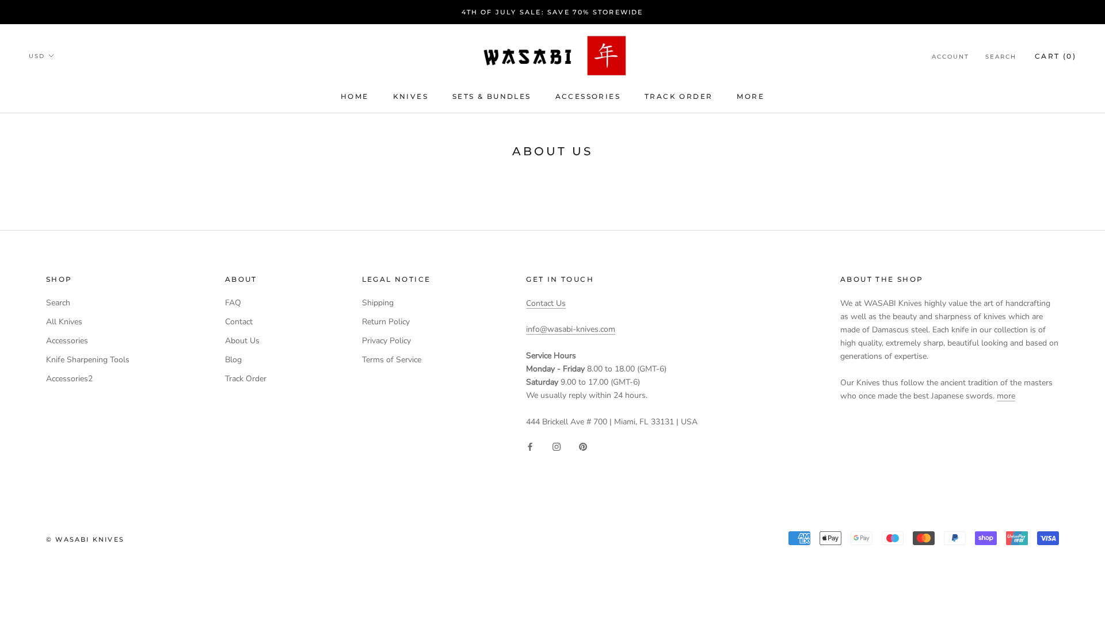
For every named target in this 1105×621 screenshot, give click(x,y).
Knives (410, 96)
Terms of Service (391, 359)
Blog (233, 359)
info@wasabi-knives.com (570, 329)
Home (355, 96)
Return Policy (386, 321)
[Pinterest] (583, 446)
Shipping (378, 302)
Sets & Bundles (491, 96)
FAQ (233, 302)
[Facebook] (530, 446)
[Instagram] (556, 446)
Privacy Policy (386, 340)
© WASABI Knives (85, 539)
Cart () (1055, 56)
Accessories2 (69, 378)
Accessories (587, 96)
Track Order (678, 96)
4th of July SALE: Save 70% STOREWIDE (552, 12)
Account (950, 56)
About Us (242, 340)
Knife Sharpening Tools (87, 359)
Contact (239, 321)
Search (1000, 56)
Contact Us (546, 303)
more (750, 96)
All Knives (64, 321)
